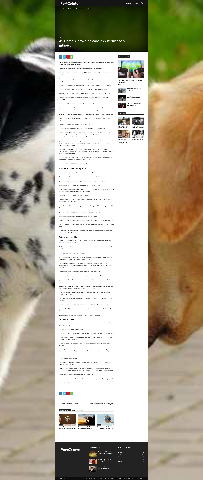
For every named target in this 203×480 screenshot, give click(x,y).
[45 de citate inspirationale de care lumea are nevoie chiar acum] (86, 420)
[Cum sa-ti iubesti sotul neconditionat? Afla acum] (138, 121)
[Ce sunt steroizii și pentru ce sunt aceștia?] (93, 461)
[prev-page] (60, 433)
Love (136, 3)
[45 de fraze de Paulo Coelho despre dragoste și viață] (93, 469)
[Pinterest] (68, 57)
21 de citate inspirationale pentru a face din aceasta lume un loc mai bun (105, 428)
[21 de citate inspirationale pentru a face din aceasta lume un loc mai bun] (105, 420)
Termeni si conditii (123, 478)
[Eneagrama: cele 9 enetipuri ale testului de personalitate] (122, 98)
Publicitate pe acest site (133, 478)
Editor (119, 84)
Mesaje (65, 8)
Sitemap (88, 478)
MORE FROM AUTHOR (77, 410)
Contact (142, 478)
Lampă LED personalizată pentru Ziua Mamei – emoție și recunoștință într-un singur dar (67, 428)
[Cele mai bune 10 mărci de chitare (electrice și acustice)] (93, 454)
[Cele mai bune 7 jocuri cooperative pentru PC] (131, 69)
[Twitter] (64, 57)
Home (60, 8)
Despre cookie (100, 478)
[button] (142, 3)
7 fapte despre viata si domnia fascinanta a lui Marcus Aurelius (102, 404)
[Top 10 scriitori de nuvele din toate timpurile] (124, 121)
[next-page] (63, 433)
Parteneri (93, 478)
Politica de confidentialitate (111, 478)
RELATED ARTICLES (65, 410)
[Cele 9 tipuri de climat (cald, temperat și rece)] (122, 90)
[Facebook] (60, 57)
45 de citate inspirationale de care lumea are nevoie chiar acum (70, 404)
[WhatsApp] (71, 57)
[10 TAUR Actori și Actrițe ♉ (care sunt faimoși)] (122, 105)
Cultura (128, 3)
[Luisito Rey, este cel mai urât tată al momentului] (138, 134)
